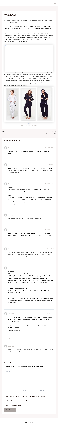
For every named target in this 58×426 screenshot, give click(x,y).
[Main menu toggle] (54, 3)
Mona (9, 183)
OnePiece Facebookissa (28, 125)
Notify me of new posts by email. (14, 405)
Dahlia (9, 229)
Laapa (9, 164)
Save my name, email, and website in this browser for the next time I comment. (26, 396)
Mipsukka (10, 147)
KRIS (9, 249)
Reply (10, 156)
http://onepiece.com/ (28, 72)
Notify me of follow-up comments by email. (16, 400)
